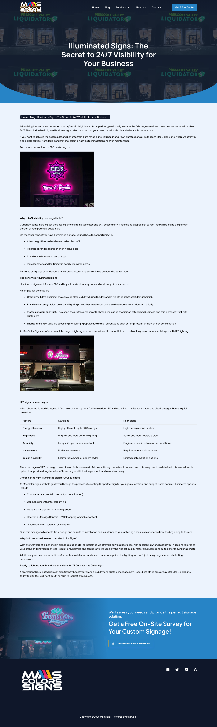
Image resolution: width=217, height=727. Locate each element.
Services (121, 7)
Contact (156, 7)
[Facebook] (168, 669)
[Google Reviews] (195, 669)
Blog (107, 7)
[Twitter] (177, 669)
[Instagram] (186, 669)
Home (95, 7)
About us (141, 7)
